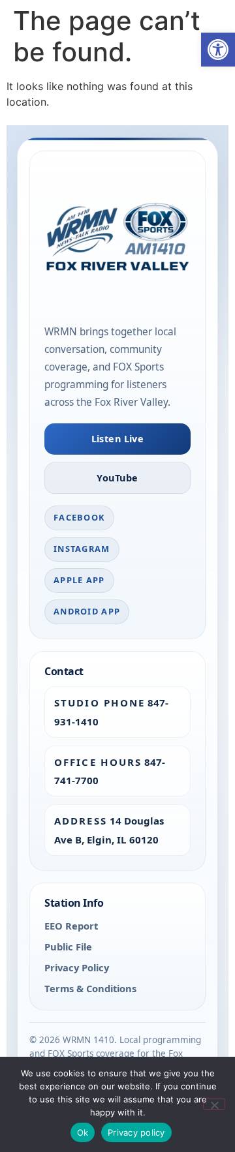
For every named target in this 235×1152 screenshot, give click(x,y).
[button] (218, 50)
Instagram (82, 548)
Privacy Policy (76, 967)
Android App (87, 611)
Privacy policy (136, 1132)
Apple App (79, 580)
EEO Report (71, 925)
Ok (83, 1132)
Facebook (79, 517)
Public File (68, 946)
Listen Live (117, 438)
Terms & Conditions (90, 988)
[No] (214, 1104)
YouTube (117, 478)
